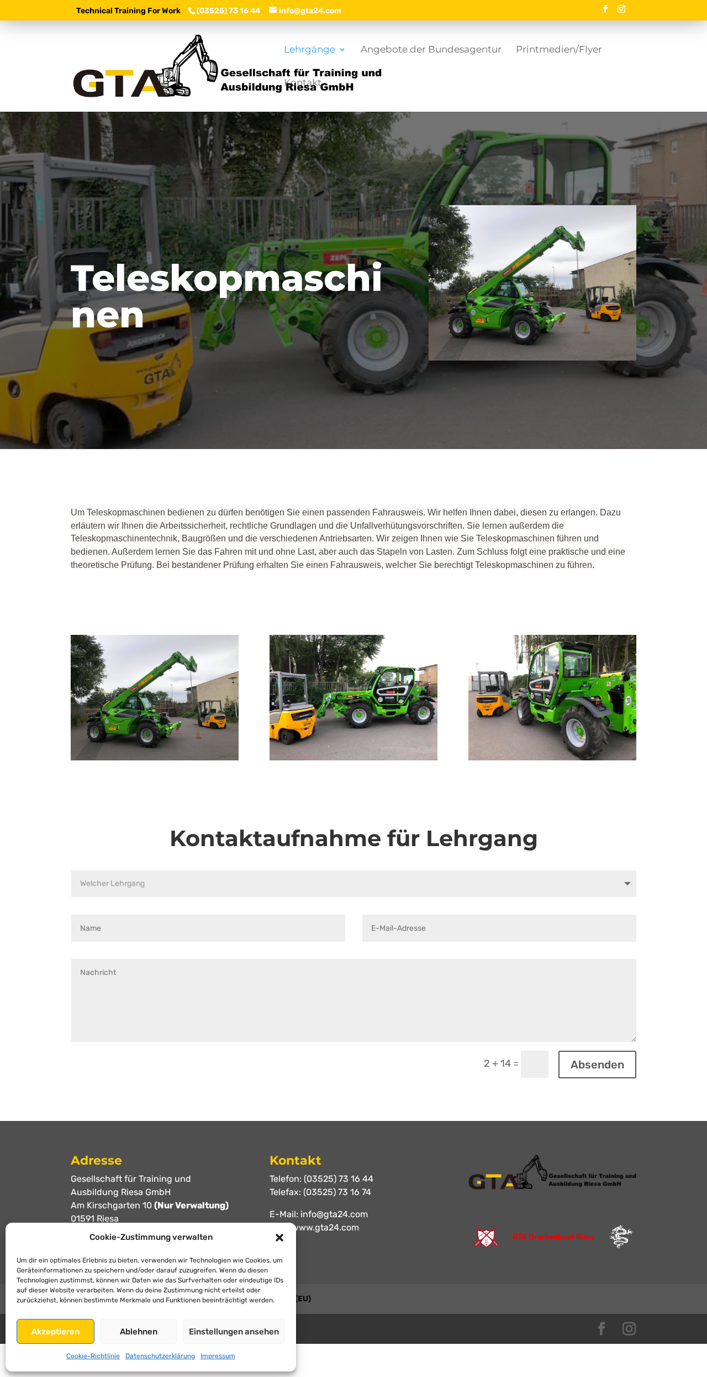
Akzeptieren (55, 1332)
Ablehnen (138, 1332)
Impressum (218, 1356)
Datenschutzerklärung (160, 1356)
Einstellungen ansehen (234, 1332)
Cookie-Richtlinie (93, 1356)
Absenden (597, 1064)
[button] (279, 1237)
